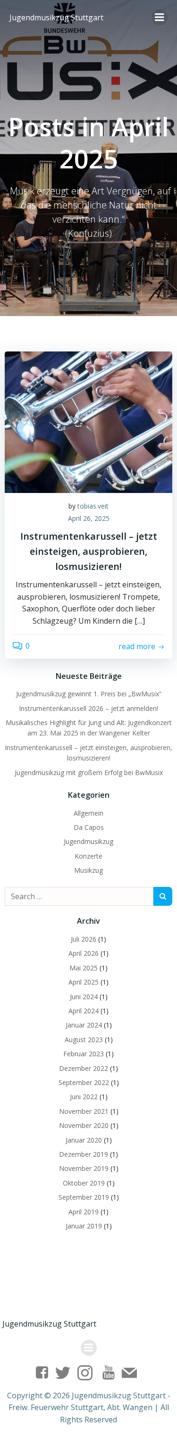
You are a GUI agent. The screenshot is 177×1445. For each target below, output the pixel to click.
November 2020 (84, 1125)
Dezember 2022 (83, 1068)
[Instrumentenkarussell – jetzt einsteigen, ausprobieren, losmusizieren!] (88, 421)
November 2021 (84, 1111)
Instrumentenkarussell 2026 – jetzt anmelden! (88, 708)
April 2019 (83, 1211)
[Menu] (160, 17)
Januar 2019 (84, 1225)
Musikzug (88, 870)
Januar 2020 (84, 1140)
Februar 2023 (83, 1053)
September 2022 (84, 1082)
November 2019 (84, 1168)
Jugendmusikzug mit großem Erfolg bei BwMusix (89, 772)
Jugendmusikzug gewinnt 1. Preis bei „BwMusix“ (88, 693)
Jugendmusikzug (88, 841)
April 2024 (83, 1010)
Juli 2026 (83, 939)
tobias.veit (93, 505)
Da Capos (89, 827)
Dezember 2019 (83, 1154)
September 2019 (84, 1197)
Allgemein (88, 813)
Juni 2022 (84, 1096)
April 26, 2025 (89, 518)
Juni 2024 (84, 996)
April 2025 (83, 981)
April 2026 (83, 953)
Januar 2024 (84, 1024)
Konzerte (88, 856)
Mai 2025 (83, 967)
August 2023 (84, 1039)
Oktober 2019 (84, 1182)
